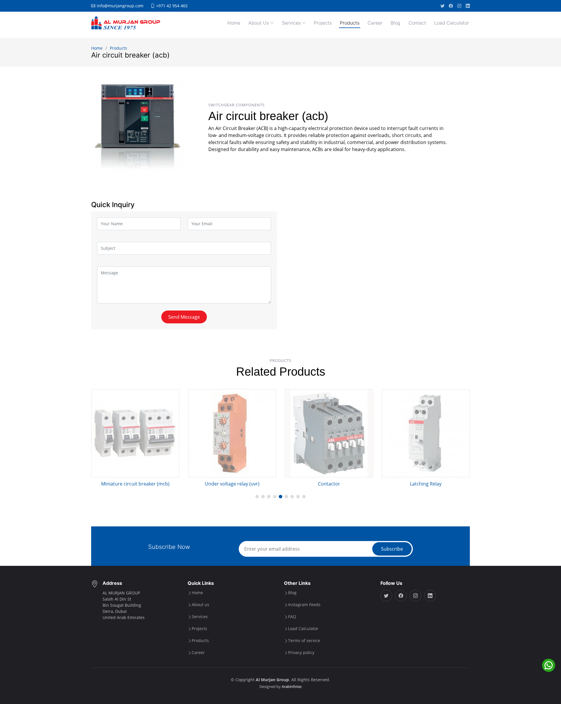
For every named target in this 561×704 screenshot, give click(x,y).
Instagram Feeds (304, 605)
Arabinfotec (292, 686)
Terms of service (304, 641)
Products (349, 23)
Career (375, 23)
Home (233, 23)
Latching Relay (425, 484)
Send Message (184, 317)
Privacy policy (301, 653)
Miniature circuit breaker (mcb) (135, 484)
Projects (323, 23)
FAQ (292, 617)
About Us (258, 23)
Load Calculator (451, 23)
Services (291, 23)
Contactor (329, 484)
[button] (257, 496)
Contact (417, 23)
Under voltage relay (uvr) (232, 484)
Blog (395, 23)
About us (200, 605)
